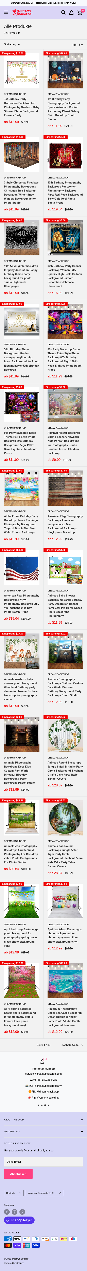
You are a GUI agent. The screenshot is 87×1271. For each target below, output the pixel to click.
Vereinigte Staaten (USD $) (41, 1193)
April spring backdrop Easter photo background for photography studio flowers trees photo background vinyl (20, 1017)
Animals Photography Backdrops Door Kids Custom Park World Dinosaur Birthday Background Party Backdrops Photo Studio (19, 772)
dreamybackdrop (15, 94)
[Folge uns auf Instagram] (14, 1212)
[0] (79, 12)
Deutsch (10, 1193)
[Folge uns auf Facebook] (7, 1212)
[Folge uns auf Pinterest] (22, 1212)
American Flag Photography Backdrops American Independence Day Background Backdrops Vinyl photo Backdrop (65, 524)
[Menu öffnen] (6, 12)
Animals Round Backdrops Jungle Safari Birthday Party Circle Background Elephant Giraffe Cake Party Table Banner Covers (65, 770)
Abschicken (18, 1174)
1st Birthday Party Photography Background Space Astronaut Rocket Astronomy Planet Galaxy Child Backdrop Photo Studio (64, 109)
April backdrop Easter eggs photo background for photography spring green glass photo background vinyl (21, 937)
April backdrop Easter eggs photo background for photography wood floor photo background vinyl (65, 935)
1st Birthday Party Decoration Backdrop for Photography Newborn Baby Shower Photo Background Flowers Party (21, 107)
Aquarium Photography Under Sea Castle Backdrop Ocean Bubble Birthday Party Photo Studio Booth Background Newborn (65, 1017)
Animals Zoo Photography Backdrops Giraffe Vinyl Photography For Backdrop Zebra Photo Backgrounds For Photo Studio (21, 854)
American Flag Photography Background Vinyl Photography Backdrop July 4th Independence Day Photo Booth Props (21, 603)
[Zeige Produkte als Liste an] (81, 44)
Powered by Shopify (14, 1263)
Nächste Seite (70, 1045)
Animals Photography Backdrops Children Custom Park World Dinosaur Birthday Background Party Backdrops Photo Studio (65, 687)
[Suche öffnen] (63, 12)
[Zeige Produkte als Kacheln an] (74, 44)
